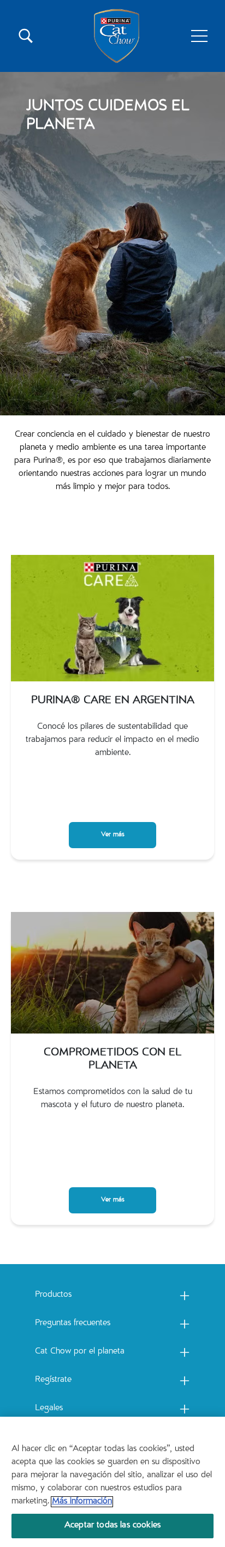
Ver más (113, 834)
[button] (199, 36)
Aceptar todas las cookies (112, 1525)
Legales (49, 1408)
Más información (82, 1501)
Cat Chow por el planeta (80, 1351)
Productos (53, 1295)
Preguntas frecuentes (72, 1323)
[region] (112, 1482)
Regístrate (53, 1380)
